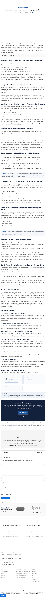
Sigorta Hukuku (4, 575)
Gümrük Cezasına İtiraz (10, 389)
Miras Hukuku (3, 569)
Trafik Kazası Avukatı (36, 551)
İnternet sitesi (4, 487)
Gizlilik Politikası (35, 579)
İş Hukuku (33, 549)
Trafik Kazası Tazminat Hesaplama (23, 571)
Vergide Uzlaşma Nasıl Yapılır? (11, 381)
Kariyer (33, 575)
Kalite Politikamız (35, 573)
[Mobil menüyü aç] (44, 2)
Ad (2, 477)
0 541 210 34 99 (23, 412)
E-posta (3, 482)
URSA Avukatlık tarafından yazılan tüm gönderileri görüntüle (23, 445)
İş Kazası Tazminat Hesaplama (22, 573)
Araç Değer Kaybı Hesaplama (22, 575)
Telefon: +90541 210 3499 (7, 562)
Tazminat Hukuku (35, 553)
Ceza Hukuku (34, 544)
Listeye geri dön (23, 452)
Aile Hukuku (34, 547)
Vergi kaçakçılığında (5, 242)
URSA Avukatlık (18, 12)
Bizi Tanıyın (34, 571)
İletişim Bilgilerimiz (23, 416)
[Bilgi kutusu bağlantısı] (11, 522)
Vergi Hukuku (3, 577)
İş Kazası (2, 573)
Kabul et (3, 595)
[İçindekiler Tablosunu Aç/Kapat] (42, 56)
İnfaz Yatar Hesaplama (20, 577)
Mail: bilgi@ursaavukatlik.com (8, 564)
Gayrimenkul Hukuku (5, 571)
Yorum (3, 463)
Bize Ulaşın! (20, 509)
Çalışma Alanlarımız (23, 7)
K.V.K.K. (33, 577)
